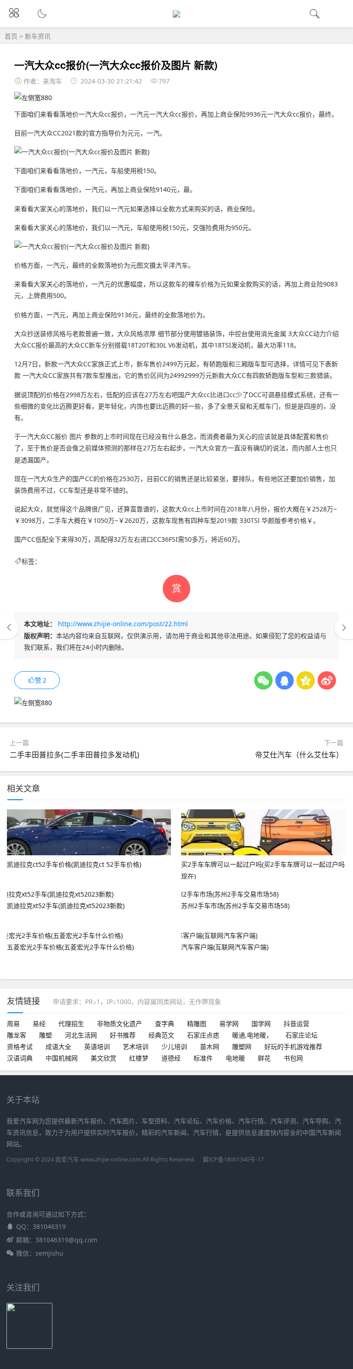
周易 (13, 1023)
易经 (39, 1023)
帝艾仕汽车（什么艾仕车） (299, 755)
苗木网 (209, 1046)
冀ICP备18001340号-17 (233, 1159)
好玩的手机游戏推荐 (293, 1046)
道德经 (171, 1058)
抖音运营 (296, 1023)
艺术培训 (135, 1046)
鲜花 (264, 1058)
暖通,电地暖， (252, 1035)
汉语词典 (20, 1058)
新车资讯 (38, 36)
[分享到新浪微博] (327, 680)
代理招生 (71, 1023)
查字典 (164, 1023)
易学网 (229, 1023)
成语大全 (58, 1046)
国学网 (261, 1023)
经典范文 (161, 1035)
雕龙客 (16, 1035)
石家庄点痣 (203, 1035)
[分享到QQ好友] (284, 680)
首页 (11, 36)
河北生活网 (81, 1035)
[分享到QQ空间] (305, 680)
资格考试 (20, 1046)
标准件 (203, 1058)
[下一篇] (344, 627)
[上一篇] (9, 627)
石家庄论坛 (301, 1035)
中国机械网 (62, 1058)
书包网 (293, 1058)
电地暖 (235, 1058)
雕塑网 (241, 1046)
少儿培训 (174, 1046)
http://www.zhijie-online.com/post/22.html (123, 623)
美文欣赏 (103, 1058)
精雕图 (196, 1023)
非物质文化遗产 (119, 1023)
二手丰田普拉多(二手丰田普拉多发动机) (74, 755)
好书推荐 (123, 1035)
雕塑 (45, 1035)
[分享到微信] (263, 680)
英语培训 (97, 1046)
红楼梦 (138, 1058)
